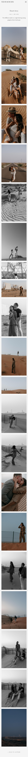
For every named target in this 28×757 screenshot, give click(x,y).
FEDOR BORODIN (7, 2)
